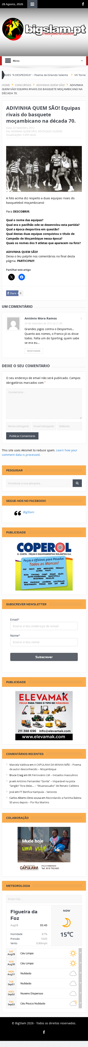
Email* (14, 619)
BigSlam (28, 512)
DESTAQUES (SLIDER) (50, 131)
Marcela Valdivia (19, 764)
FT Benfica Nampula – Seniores (38, 792)
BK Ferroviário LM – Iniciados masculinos (53, 775)
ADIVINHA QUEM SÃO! (24, 131)
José (11, 792)
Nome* (15, 635)
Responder (33, 350)
